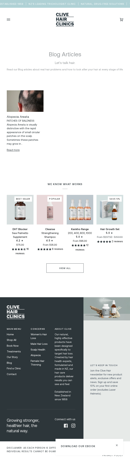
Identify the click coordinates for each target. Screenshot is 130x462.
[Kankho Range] (80, 209)
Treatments (14, 351)
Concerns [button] (38, 328)
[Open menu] (12, 20)
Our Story (12, 356)
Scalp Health (38, 349)
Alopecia (36, 355)
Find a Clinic (14, 368)
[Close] (118, 444)
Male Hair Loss (39, 343)
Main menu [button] (14, 328)
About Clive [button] (63, 328)
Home (10, 334)
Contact (12, 374)
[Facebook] (66, 426)
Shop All (11, 339)
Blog (9, 362)
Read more (13, 149)
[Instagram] (73, 426)
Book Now (13, 345)
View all (65, 268)
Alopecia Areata (18, 116)
